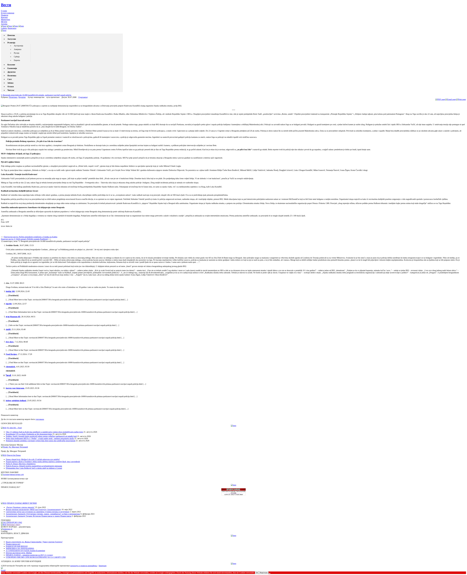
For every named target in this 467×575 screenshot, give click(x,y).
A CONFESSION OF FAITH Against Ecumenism (25, 551)
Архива (4, 24)
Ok (257, 573)
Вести (6, 5)
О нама (4, 11)
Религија (11, 43)
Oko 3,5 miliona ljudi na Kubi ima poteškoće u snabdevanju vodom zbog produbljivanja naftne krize (44, 432)
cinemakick (10, 367)
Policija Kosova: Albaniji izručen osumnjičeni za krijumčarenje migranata (34, 466)
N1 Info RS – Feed (14, 428)
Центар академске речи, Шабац (19, 553)
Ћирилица (12, 28)
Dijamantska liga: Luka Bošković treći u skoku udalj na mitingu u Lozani (34, 468)
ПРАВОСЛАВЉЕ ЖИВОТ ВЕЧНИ (22, 503)
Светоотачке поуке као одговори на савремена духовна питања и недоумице (37, 512)
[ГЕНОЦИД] (11, 522)
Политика (11, 76)
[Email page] (450, 99)
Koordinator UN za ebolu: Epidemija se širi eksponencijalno (29, 434)
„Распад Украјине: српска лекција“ (20, 507)
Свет (9, 79)
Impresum (102, 566)
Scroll (3, 570)
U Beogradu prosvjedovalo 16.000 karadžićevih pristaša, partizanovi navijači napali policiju (36, 95)
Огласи (10, 86)
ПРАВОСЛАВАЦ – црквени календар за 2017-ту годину (29, 555)
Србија (17, 57)
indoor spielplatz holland (16, 401)
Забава (10, 83)
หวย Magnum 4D (13, 317)
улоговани (39, 419)
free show (10, 342)
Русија (16, 53)
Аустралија (18, 46)
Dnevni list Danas (14, 455)
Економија (12, 68)
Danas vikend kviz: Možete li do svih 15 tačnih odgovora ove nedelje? (33, 459)
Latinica (4, 28)
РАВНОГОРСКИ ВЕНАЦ (17, 546)
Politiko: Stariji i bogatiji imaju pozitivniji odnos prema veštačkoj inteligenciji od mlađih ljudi (41, 436)
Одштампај (83, 97)
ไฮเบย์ (8, 375)
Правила (4, 15)
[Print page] (461, 99)
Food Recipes (11, 354)
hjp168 (9, 304)
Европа (17, 60)
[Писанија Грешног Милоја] (14, 447)
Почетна (11, 35)
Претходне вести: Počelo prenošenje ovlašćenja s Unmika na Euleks (30, 237)
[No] (269, 573)
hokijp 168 (10, 291)
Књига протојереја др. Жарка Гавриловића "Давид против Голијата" (34, 542)
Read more (264, 573)
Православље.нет (13, 544)
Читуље (10, 90)
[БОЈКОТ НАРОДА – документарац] (6, 529)
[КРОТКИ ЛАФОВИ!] (12, 474)
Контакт (4, 17)
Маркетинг (5, 19)
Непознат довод (13, 525)
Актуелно (11, 39)
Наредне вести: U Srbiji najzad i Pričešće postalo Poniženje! (24, 239)
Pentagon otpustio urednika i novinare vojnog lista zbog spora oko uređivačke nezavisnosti (40, 441)
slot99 (8, 329)
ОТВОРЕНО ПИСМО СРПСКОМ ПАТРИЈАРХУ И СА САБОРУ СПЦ (36, 557)
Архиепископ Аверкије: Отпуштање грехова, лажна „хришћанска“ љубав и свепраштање (43, 514)
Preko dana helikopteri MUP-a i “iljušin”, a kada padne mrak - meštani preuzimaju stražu (40, 438)
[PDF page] (440, 99)
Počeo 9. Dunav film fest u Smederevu (21, 464)
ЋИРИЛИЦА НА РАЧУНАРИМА (20, 548)
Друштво (11, 72)
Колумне (11, 65)
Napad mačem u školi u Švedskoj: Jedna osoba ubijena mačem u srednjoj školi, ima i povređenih (43, 462)
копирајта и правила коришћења (83, 566)
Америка (17, 49)
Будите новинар (7, 13)
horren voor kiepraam (15, 388)
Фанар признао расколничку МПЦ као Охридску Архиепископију (33, 509)
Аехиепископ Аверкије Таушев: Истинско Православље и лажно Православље (39, 516)
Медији (4, 22)
